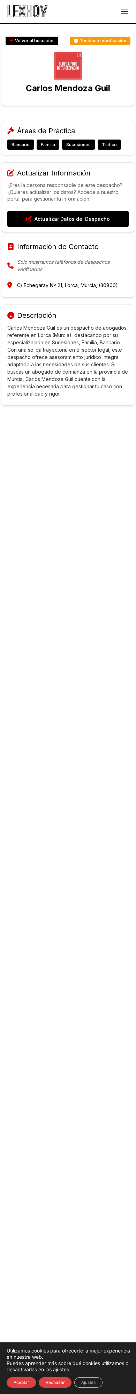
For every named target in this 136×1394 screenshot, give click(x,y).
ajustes (61, 1369)
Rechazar (55, 1382)
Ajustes (88, 1382)
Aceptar (21, 1382)
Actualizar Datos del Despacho (72, 219)
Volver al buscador (34, 40)
